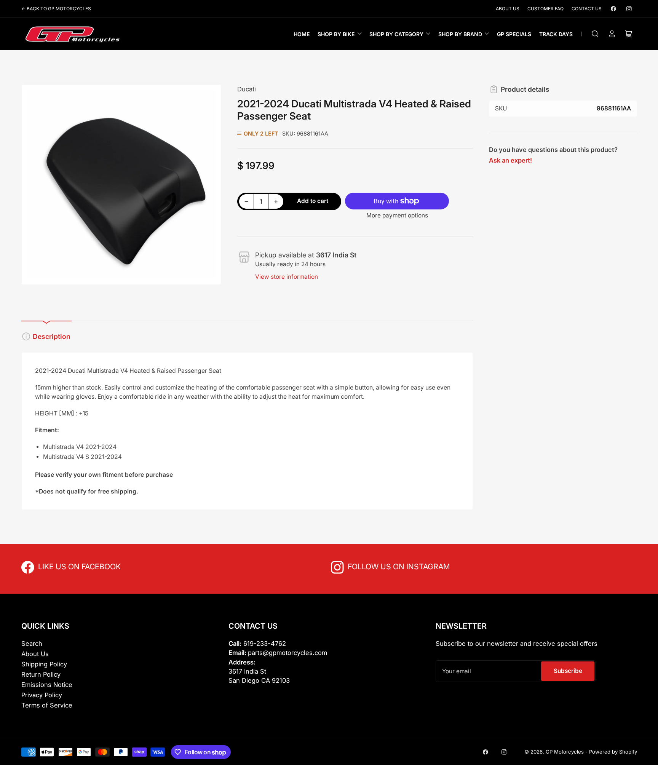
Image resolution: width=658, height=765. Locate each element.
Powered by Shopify (613, 752)
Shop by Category (396, 34)
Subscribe (568, 670)
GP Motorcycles (565, 752)
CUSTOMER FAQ (545, 8)
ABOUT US (507, 8)
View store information (286, 276)
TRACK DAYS (556, 34)
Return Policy (41, 674)
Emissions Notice (46, 684)
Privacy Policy (41, 695)
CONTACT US (587, 8)
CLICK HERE (55, 566)
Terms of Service (46, 705)
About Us (35, 654)
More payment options (397, 215)
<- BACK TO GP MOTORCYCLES (56, 8)
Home (302, 34)
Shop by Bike (336, 34)
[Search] (595, 34)
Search (31, 643)
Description (51, 336)
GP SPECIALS (514, 34)
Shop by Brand (460, 34)
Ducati (246, 89)
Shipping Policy (44, 664)
